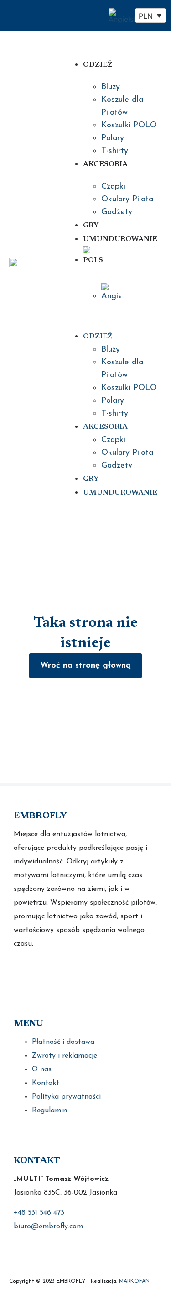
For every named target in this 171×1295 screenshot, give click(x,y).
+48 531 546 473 (39, 1212)
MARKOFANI (135, 1281)
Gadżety (116, 212)
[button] (111, 315)
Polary (112, 138)
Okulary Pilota (127, 199)
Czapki (113, 187)
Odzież (97, 64)
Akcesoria (105, 164)
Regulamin (49, 1110)
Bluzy (110, 87)
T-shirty (114, 151)
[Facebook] (22, 972)
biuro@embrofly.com (48, 1226)
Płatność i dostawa (63, 1042)
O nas (42, 1069)
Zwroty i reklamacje (64, 1055)
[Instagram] (44, 972)
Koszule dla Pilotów (122, 106)
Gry (91, 225)
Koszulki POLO (129, 125)
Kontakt (45, 1083)
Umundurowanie (120, 239)
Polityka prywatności (66, 1096)
